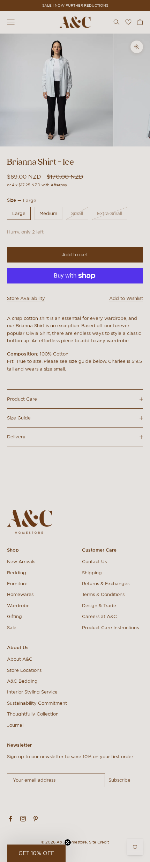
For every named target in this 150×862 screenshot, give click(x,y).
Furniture (17, 583)
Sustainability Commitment (37, 703)
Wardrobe (18, 605)
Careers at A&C (99, 616)
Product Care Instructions (110, 627)
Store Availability (26, 298)
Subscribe (119, 780)
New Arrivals (21, 561)
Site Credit (99, 842)
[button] (36, 853)
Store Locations (24, 670)
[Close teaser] (67, 842)
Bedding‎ (16, 572)
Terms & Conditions (103, 594)
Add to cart (75, 254)
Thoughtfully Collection (33, 714)
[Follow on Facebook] (10, 818)
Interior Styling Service (32, 692)
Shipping (92, 572)
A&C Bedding (22, 681)
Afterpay (59, 185)
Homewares (20, 594)
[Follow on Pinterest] (35, 818)
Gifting (14, 616)
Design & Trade (99, 605)
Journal (15, 725)
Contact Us (94, 561)
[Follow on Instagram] (23, 818)
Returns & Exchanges (105, 583)
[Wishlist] (128, 22)
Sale (11, 627)
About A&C (19, 659)
